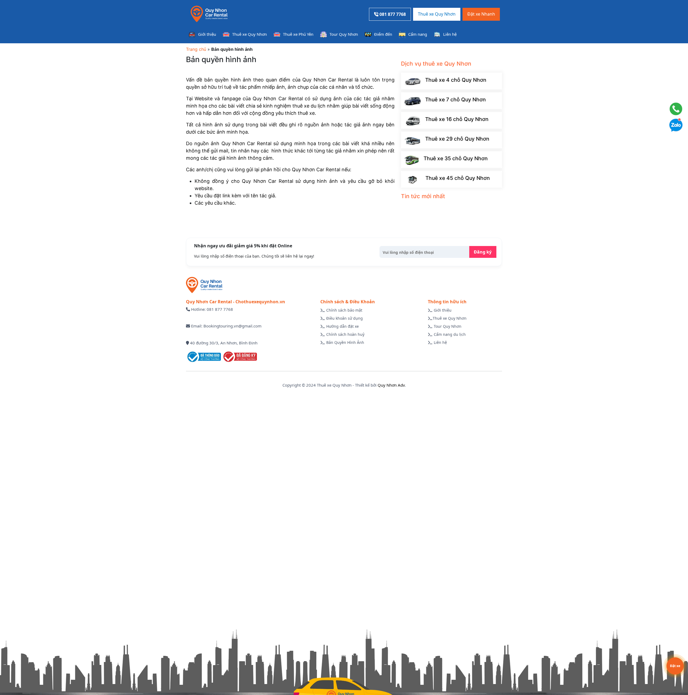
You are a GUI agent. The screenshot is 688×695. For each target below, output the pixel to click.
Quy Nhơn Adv (391, 385)
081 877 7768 (392, 14)
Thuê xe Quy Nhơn (437, 14)
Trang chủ (196, 49)
